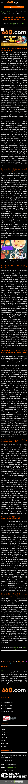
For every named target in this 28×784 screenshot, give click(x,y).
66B (2, 671)
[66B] (14, 2)
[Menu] (2, 2)
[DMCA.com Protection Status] (18, 781)
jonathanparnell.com (11, 767)
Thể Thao (9, 12)
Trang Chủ (3, 12)
